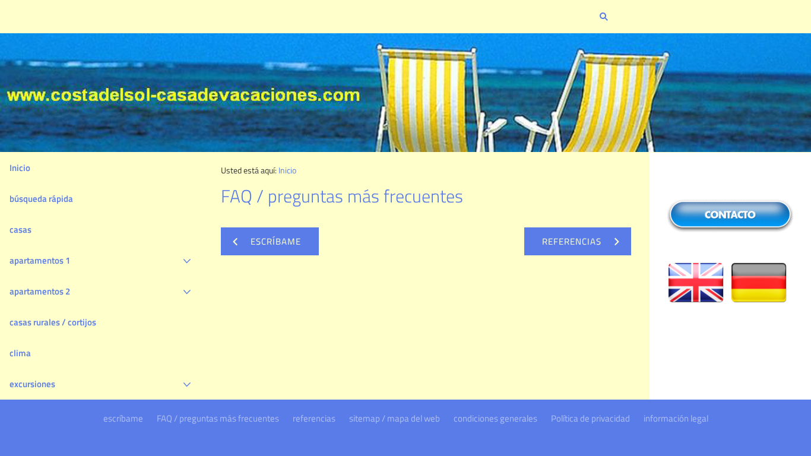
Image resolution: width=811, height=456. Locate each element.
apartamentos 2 (39, 291)
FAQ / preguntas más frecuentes (218, 418)
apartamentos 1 (39, 260)
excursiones (32, 384)
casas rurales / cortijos (52, 322)
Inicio (19, 168)
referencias (314, 418)
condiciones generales (495, 418)
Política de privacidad (590, 418)
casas (20, 229)
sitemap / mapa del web (394, 418)
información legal (676, 418)
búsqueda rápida (41, 198)
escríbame (123, 418)
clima (20, 353)
